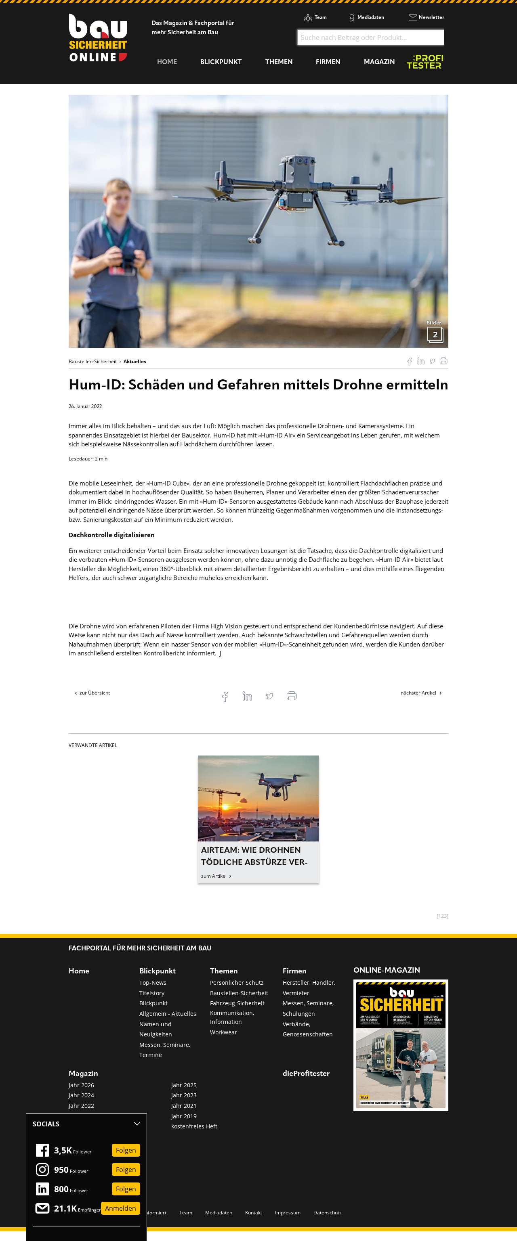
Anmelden (120, 1208)
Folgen (126, 1150)
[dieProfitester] (425, 64)
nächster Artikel (419, 692)
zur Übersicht (95, 692)
